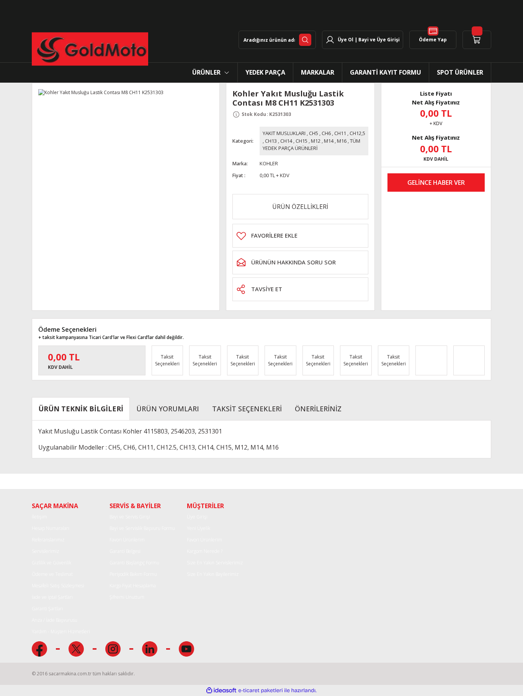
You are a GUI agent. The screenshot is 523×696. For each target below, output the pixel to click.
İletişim (39, 516)
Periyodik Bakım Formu (133, 574)
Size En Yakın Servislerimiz (215, 562)
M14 (328, 140)
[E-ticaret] (260, 690)
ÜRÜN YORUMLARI (167, 408)
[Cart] (477, 40)
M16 (341, 140)
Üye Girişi (197, 516)
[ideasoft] (221, 690)
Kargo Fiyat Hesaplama (133, 585)
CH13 (271, 140)
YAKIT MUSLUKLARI (284, 133)
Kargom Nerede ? (204, 551)
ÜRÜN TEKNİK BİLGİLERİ (80, 408)
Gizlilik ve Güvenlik (51, 562)
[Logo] (90, 49)
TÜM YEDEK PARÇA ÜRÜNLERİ (311, 144)
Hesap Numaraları (50, 528)
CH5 (313, 133)
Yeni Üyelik (198, 528)
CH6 (326, 133)
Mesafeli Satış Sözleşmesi (58, 585)
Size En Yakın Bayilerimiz (213, 574)
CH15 (301, 140)
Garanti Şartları (47, 608)
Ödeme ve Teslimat (52, 574)
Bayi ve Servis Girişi (130, 516)
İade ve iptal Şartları (52, 597)
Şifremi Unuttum (127, 597)
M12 (315, 140)
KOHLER (269, 163)
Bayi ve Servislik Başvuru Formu (142, 528)
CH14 (286, 140)
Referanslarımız (48, 539)
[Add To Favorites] (300, 236)
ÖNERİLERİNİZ (318, 408)
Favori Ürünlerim (127, 539)
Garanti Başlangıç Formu (134, 562)
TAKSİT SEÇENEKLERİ (247, 408)
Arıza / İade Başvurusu (54, 620)
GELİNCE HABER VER (436, 182)
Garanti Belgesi (125, 551)
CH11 (340, 133)
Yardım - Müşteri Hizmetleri (61, 631)
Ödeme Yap (433, 39)
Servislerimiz (45, 551)
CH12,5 (357, 133)
